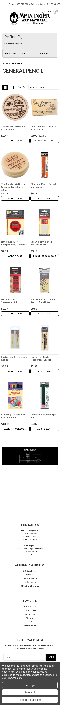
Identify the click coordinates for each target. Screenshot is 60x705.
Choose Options (44, 140)
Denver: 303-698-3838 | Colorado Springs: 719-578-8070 (34, 4)
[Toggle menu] (4, 6)
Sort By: (22, 87)
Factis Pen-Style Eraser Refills (14, 358)
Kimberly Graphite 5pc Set (43, 416)
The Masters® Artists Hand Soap (43, 128)
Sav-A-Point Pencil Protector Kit (41, 243)
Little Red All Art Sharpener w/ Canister (14, 243)
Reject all (30, 692)
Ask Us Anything (30, 625)
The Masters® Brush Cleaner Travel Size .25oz (13, 187)
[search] (43, 12)
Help (30, 621)
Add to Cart (15, 140)
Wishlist (30, 574)
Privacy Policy (14, 677)
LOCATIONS (30, 610)
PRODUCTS (30, 606)
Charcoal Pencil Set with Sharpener (44, 185)
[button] (30, 53)
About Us (30, 618)
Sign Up (34, 578)
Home (5, 63)
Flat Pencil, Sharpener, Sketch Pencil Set (43, 301)
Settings (30, 685)
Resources (30, 614)
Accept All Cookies (30, 700)
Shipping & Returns (30, 586)
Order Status (30, 582)
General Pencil (18, 63)
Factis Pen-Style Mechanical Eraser (40, 358)
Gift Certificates (30, 571)
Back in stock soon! (44, 256)
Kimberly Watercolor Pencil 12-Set (13, 416)
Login (25, 578)
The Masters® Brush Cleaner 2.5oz (13, 128)
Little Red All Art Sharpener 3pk (11, 301)
